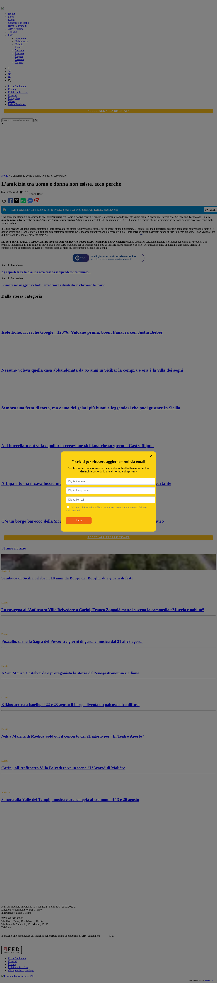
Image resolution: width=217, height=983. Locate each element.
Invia (79, 520)
